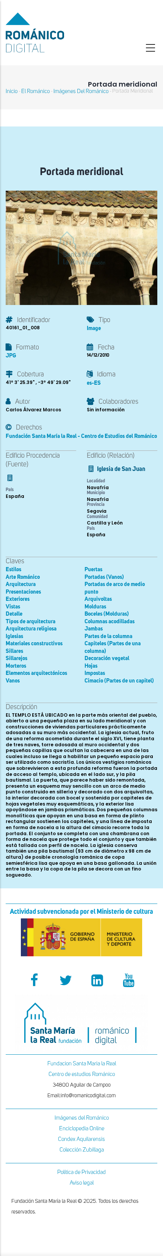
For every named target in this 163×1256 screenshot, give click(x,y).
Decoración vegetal (107, 658)
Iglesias (14, 636)
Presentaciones (23, 592)
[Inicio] (54, 32)
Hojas (91, 666)
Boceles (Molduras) (107, 614)
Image (94, 328)
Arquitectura (21, 584)
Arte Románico (23, 577)
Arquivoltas (98, 599)
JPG (11, 356)
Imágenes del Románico (82, 1118)
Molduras (95, 607)
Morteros (16, 666)
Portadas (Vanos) (104, 577)
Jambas (94, 629)
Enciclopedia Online (81, 1128)
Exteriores (18, 599)
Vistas (13, 607)
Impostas (95, 673)
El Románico (35, 91)
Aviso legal (82, 1183)
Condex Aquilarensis (81, 1139)
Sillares (14, 651)
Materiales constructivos (34, 643)
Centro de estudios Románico (82, 1074)
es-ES (94, 383)
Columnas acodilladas (110, 621)
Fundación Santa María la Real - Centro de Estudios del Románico (81, 436)
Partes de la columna (108, 636)
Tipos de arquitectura (30, 621)
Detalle (14, 614)
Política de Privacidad (81, 1172)
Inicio (11, 91)
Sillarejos (16, 658)
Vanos (13, 681)
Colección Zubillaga (82, 1150)
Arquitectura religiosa (31, 629)
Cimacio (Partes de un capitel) (119, 681)
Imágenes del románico (80, 91)
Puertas (93, 569)
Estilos (13, 569)
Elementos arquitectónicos (36, 673)
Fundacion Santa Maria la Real (81, 1063)
